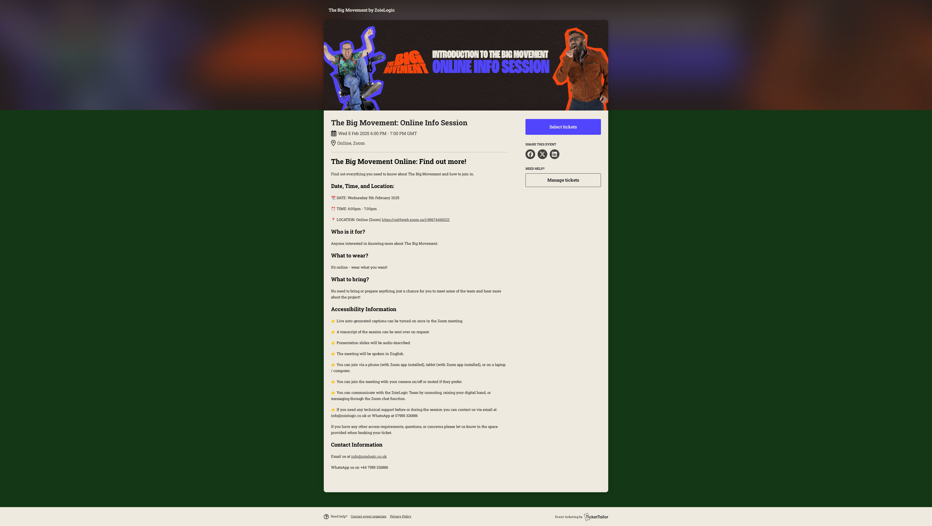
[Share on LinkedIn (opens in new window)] (554, 154)
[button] (368, 516)
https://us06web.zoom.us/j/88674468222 (415, 219)
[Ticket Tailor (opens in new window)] (596, 516)
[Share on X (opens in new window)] (542, 154)
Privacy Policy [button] (400, 516)
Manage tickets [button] (563, 180)
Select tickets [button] (563, 127)
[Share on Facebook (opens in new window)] (530, 154)
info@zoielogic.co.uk (369, 456)
